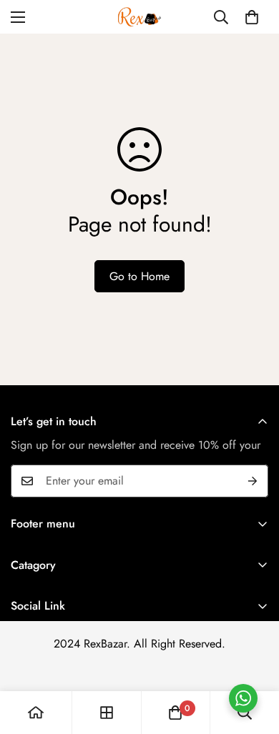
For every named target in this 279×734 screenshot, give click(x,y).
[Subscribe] (252, 481)
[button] (251, 17)
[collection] (106, 712)
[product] (35, 712)
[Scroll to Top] (253, 658)
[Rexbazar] (139, 17)
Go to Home (139, 276)
